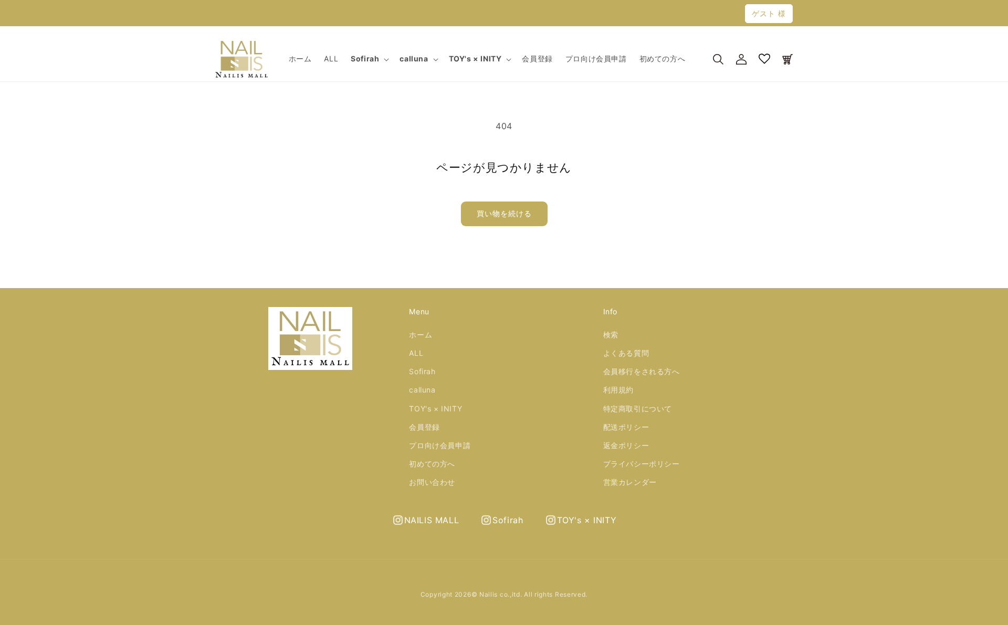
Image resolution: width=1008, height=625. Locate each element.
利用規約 (618, 389)
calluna (422, 389)
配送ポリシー (626, 426)
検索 (610, 334)
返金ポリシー (626, 445)
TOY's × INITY (435, 408)
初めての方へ (432, 463)
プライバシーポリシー (641, 463)
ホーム (420, 334)
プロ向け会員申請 (439, 445)
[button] (368, 59)
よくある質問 (626, 352)
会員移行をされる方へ (641, 371)
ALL (416, 352)
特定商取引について (637, 408)
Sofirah (422, 371)
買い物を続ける (504, 213)
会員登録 (424, 426)
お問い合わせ (432, 482)
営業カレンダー (630, 482)
